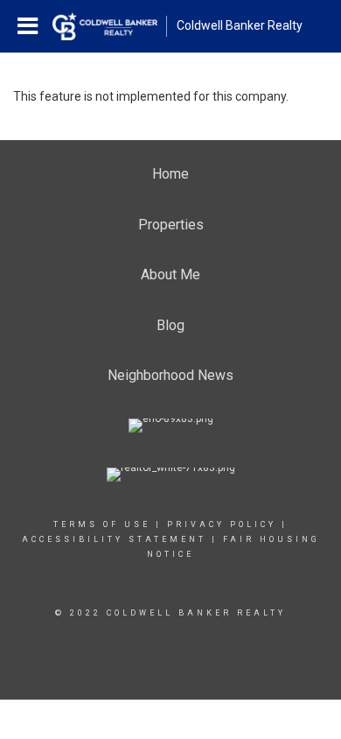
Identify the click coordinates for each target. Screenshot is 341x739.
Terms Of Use (101, 524)
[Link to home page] (109, 26)
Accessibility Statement (114, 539)
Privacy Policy (221, 524)
